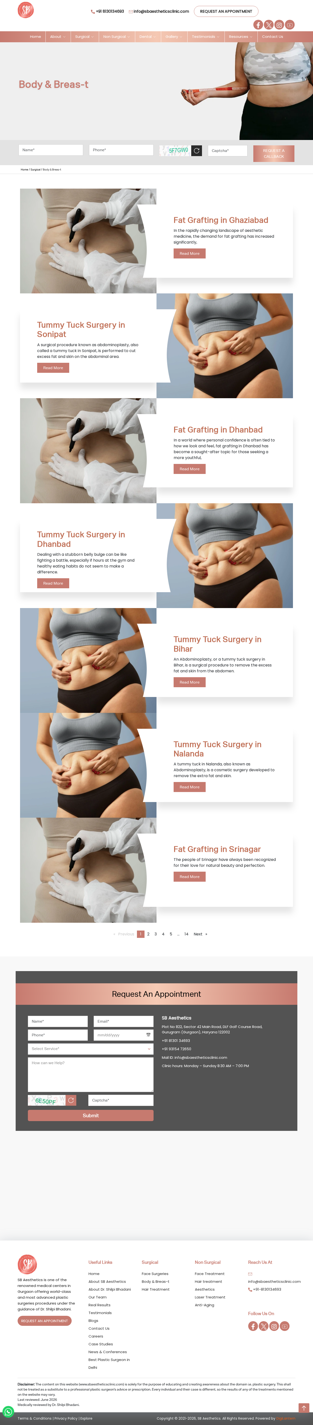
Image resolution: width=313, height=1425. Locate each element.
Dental (146, 36)
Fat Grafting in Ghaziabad (221, 220)
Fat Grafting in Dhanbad (218, 429)
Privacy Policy (66, 1418)
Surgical (82, 36)
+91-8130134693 (266, 1289)
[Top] (304, 1408)
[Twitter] (269, 25)
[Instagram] (279, 25)
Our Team (98, 1297)
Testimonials (204, 36)
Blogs (93, 1320)
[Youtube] (290, 25)
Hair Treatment (156, 1289)
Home (35, 36)
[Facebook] (258, 25)
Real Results (100, 1304)
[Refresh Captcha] (196, 150)
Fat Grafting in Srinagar (217, 849)
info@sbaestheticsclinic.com (161, 11)
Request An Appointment (226, 11)
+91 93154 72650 (176, 1048)
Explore (86, 1418)
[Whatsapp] (8, 1412)
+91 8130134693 (109, 11)
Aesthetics (205, 1289)
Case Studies (101, 1344)
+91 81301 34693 (176, 1040)
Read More (190, 253)
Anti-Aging (204, 1304)
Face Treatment (210, 1273)
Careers (96, 1336)
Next (202, 934)
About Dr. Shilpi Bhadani (110, 1289)
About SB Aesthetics (107, 1281)
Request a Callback (274, 153)
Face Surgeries (155, 1273)
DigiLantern (285, 1418)
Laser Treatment (210, 1297)
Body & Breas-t (155, 1281)
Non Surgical (115, 36)
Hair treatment (208, 1281)
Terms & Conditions (35, 1418)
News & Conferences (108, 1351)
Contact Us (272, 36)
